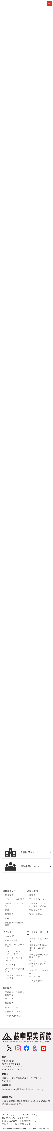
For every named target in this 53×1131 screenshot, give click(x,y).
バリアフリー (11, 1007)
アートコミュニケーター (38, 933)
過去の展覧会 (35, 914)
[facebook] (26, 1048)
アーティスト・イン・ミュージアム (37, 904)
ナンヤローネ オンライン (14, 959)
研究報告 (9, 914)
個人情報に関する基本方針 (15, 1118)
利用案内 (7, 988)
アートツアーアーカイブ (14, 970)
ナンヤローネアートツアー (14, 945)
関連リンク (25, 1124)
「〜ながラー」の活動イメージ (39, 955)
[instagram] (18, 1048)
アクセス (9, 999)
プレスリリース (9, 1124)
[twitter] (9, 1048)
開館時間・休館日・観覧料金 (14, 993)
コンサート (10, 964)
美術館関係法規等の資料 (14, 923)
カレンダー (10, 936)
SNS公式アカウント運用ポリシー (18, 1121)
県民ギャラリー (36, 910)
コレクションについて (14, 904)
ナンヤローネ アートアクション (14, 952)
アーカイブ (34, 977)
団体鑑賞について (13, 1011)
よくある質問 (35, 981)
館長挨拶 (9, 895)
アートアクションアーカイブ (14, 976)
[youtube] (43, 1048)
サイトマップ (8, 1114)
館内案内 (9, 1003)
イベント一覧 (11, 940)
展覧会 (32, 895)
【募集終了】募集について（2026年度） (39, 947)
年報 (7, 918)
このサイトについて (27, 1114)
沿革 (7, 910)
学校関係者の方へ (13, 1016)
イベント (7, 932)
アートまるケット (37, 899)
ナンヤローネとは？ (14, 899)
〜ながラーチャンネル (39, 971)
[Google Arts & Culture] (35, 1048)
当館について (9, 891)
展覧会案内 (32, 891)
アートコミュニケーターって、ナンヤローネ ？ (39, 963)
